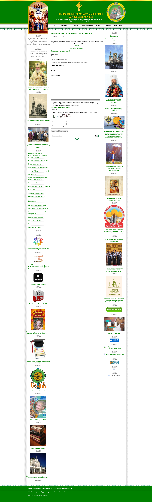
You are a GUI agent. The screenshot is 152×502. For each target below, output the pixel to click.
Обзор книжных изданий (38, 448)
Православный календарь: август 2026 (114, 39)
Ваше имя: (54, 54)
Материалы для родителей (37, 205)
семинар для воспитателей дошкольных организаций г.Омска (38, 267)
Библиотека (32, 174)
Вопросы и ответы (34, 227)
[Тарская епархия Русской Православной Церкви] (114, 348)
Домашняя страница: (57, 65)
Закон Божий (32, 183)
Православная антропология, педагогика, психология (38, 178)
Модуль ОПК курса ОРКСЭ (38, 420)
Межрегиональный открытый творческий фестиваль (114, 167)
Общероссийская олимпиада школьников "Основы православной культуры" (114, 269)
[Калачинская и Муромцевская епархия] (114, 356)
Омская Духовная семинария (38, 160)
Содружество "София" (38, 391)
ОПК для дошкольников (36, 193)
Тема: (53, 70)
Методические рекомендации (38, 208)
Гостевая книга (33, 224)
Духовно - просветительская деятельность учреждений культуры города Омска (38, 476)
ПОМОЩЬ (107, 25)
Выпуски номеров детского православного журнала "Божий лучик (38, 332)
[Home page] (81, 18)
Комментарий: (56, 75)
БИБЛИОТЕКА (66, 25)
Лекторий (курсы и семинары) (38, 171)
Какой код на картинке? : (60, 122)
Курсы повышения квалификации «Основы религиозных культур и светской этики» (38, 146)
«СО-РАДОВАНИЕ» (114, 170)
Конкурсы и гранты (34, 220)
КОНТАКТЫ (118, 25)
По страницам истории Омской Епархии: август (38, 120)
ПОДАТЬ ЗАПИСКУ (114, 333)
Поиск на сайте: (57, 136)
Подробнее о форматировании (60, 107)
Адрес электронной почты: (59, 59)
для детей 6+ (45, 333)
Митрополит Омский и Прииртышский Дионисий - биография (114, 100)
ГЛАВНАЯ (54, 25)
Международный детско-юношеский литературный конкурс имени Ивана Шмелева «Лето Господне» (114, 300)
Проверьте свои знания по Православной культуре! (38, 361)
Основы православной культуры (39, 186)
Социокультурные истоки (36, 196)
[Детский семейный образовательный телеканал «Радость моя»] (114, 369)
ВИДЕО (76, 25)
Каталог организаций (35, 217)
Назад (77, 45)
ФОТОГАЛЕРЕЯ (87, 25)
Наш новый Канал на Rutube (38, 284)
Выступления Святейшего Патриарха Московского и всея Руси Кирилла (38, 88)
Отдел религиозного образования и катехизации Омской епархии (37, 155)
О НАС (98, 25)
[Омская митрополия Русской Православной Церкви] (114, 341)
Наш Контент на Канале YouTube (38, 304)
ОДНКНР (31, 189)
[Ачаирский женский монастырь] (114, 363)
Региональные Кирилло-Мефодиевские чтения (114, 199)
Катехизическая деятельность (38, 167)
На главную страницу (77, 48)
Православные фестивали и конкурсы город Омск (38, 248)
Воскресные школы (34, 164)
